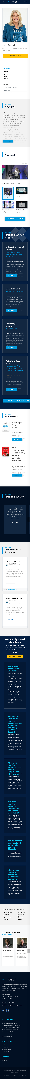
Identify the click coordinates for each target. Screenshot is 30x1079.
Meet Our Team (7, 1047)
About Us (6, 1044)
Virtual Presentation (12, 589)
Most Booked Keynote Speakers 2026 (12, 1025)
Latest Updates (7, 1049)
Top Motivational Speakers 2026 (11, 1027)
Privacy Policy (6, 1075)
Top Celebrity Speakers (9, 1031)
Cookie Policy (14, 1075)
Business (10, 627)
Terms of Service (22, 1075)
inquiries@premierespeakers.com (14, 1005)
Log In (5, 1060)
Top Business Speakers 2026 (10, 1023)
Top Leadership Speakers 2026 (11, 1029)
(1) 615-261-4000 (10, 1002)
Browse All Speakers (8, 1036)
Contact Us (6, 1051)
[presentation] (28, 519)
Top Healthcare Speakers (9, 1034)
